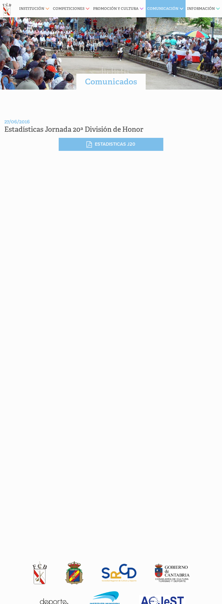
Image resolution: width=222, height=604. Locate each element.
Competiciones (68, 8)
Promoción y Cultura (115, 8)
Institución (31, 8)
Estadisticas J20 (115, 144)
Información (201, 8)
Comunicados (111, 81)
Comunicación (162, 8)
